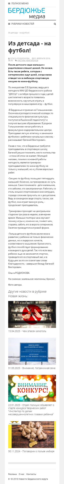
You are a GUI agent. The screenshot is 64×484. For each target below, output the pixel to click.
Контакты (31, 474)
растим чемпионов (28, 60)
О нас (21, 474)
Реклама (12, 474)
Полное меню (20, 3)
